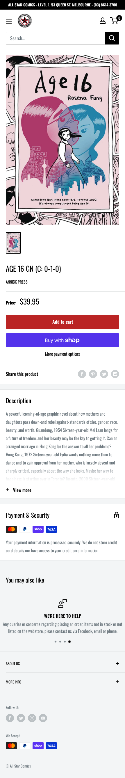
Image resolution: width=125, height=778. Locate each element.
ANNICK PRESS (17, 282)
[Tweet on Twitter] (104, 373)
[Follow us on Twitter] (21, 718)
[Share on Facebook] (82, 373)
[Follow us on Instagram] (32, 718)
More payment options (62, 353)
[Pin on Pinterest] (93, 373)
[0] (114, 20)
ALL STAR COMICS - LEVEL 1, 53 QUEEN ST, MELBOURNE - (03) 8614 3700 (62, 5)
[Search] (112, 38)
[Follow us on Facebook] (10, 718)
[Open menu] (9, 21)
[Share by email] (115, 373)
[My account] (103, 20)
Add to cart (62, 321)
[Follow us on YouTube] (43, 718)
